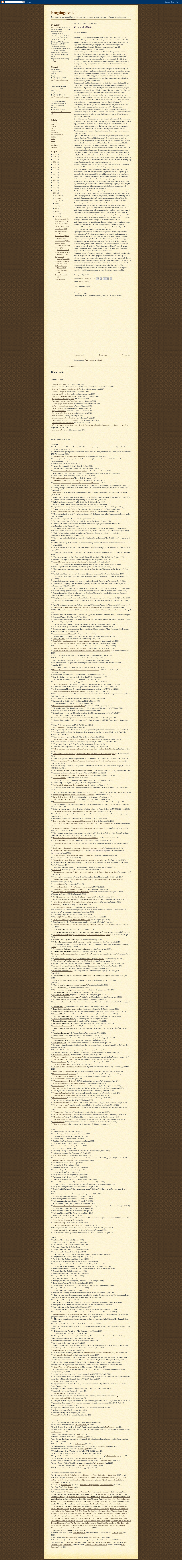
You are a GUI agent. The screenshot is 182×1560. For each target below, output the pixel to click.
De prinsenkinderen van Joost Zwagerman (68, 480)
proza (52, 143)
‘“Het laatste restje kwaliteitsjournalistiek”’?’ (68, 705)
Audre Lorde (59, 1511)
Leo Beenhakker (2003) (62, 241)
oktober (57, 198)
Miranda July (85, 1523)
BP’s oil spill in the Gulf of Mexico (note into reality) (72, 1205)
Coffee (55, 715)
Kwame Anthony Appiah (60, 1508)
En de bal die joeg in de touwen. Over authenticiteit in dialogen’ (76, 641)
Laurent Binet (105, 1516)
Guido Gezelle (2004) (61, 224)
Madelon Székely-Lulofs (95, 1501)
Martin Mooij (61, 1480)
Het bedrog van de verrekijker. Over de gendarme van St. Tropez (76, 483)
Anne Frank (77, 1506)
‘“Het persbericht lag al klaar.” (63, 1059)
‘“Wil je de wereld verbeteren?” (63, 1119)
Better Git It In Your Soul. (62, 797)
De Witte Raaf (83, 1465)
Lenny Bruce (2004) (61, 229)
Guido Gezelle (101, 1544)
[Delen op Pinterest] (111, 278)
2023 (55, 159)
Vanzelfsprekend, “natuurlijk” (63, 1160)
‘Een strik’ (56, 1415)
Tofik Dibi (78, 1511)
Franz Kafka (70, 1516)
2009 (55, 193)
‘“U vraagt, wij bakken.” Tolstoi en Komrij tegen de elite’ (72, 775)
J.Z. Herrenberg (63, 1518)
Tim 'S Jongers (60, 1516)
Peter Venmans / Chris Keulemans (88, 1516)
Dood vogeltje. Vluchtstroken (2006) (62, 249)
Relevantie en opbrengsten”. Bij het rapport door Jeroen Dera (85, 872)
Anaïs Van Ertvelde (73, 1523)
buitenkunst (92, 1477)
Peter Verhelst (103, 1525)
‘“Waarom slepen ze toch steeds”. (64, 1081)
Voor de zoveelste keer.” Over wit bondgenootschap (76, 902)
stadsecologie (113, 1477)
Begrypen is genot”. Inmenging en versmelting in (72, 739)
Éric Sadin (79, 1520)
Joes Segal (65, 1475)
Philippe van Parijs (90, 1475)
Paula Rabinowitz (76, 1475)
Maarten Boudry (57, 1513)
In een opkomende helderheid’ (64, 634)
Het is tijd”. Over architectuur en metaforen (69, 917)
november (58, 196)
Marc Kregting (55, 27)
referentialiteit (118, 1480)
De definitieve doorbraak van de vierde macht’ (70, 691)
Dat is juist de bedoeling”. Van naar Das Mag (75, 811)
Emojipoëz (69, 1220)
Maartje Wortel (96, 1523)
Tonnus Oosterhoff (68, 1520)
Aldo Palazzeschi (91, 1525)
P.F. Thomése (68, 1492)
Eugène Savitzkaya (63, 1525)
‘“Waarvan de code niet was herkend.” (66, 1102)
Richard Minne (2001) (62, 219)
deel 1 (94, 963)
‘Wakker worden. (58, 1121)
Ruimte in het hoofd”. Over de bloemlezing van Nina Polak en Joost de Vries (88, 879)
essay (52, 128)
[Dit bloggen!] (101, 278)
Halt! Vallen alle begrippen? (63, 907)
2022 (55, 162)
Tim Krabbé (115, 1516)
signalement (54, 145)
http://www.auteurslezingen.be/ (60, 97)
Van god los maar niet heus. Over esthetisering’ (70, 562)
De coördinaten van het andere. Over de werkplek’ (71, 643)
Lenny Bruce (67, 1544)
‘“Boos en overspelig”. (60, 1124)
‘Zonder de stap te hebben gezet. (64, 1095)
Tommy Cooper (90, 1544)
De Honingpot (56, 1432)
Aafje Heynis (117, 1532)
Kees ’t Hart (112, 1499)
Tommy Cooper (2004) (62, 226)
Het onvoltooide (58, 727)
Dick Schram (102, 1475)
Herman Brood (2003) (62, 236)
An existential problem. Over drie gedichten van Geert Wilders (75, 837)
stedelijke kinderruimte (86, 1480)
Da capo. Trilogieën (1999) (61, 271)
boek (52, 124)
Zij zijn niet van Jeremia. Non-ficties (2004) (62, 253)
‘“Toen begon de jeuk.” (60, 1105)
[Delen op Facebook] (107, 278)
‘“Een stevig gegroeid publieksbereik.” (66, 1107)
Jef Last (108, 1501)
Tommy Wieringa (112, 1520)
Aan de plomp (58, 492)
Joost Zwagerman (79, 1532)
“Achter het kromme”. (60, 684)
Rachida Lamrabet (123, 1499)
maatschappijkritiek (57, 134)
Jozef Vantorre (112, 1511)
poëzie (53, 141)
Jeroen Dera (122, 1511)
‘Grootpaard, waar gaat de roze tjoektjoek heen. (69, 1066)
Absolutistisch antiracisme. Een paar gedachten (70, 785)
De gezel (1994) (60, 279)
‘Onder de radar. (58, 1085)
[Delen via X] (104, 278)
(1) (73, 782)
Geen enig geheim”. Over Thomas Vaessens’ (89, 761)
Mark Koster (100, 1520)
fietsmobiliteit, (66, 1484)
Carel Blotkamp (69, 1487)
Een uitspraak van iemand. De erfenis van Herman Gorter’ (73, 511)
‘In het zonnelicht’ (59, 1078)
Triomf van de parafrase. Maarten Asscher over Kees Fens (73, 794)
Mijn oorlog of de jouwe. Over (64, 887)
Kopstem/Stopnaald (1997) (61, 276)
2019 (55, 170)
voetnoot (70, 1489)
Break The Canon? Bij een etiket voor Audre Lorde (71, 919)
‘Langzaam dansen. (59, 1062)
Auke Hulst (92, 1504)
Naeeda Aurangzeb (70, 1513)
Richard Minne (71, 1537)
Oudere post (126, 355)
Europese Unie (102, 1477)
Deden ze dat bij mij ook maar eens (66, 843)
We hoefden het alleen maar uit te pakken (68, 850)
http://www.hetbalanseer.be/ (59, 80)
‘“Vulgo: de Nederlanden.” (62, 1093)
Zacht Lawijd (104, 1508)
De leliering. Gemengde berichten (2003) (62, 262)
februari (57, 216)
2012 (55, 185)
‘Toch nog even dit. (59, 1088)
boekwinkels (56, 1482)
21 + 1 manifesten (59, 1155)
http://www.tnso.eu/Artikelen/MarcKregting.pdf (101, 1352)
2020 (55, 167)
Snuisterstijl (57, 904)
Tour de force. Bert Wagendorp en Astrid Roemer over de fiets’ (75, 821)
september (58, 201)
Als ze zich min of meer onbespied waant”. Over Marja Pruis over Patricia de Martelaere (85, 749)
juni (56, 206)
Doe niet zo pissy (59, 1222)
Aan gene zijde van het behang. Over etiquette (69, 648)
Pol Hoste (73, 1508)
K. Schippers (121, 1504)
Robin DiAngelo (100, 1511)
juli (56, 203)
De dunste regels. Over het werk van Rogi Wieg (70, 471)
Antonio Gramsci (92, 1508)
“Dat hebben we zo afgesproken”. (64, 1073)
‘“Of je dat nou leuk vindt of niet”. (64, 1076)
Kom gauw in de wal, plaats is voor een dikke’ (71, 1314)
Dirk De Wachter (103, 1494)
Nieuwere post (79, 355)
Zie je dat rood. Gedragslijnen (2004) (62, 258)
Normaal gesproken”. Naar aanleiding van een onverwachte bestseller (79, 860)
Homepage (103, 355)
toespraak (54, 147)
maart (57, 214)
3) (78, 782)
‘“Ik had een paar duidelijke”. (63, 1114)
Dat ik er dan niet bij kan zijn (64, 840)
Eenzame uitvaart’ (59, 1393)
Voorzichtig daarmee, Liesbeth (64, 802)
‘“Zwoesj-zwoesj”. (59, 1117)
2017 (55, 175)
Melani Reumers (90, 1520)
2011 (55, 188)
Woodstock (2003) (60, 238)
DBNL (120, 792)
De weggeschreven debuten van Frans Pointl (69, 456)
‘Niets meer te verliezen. (61, 1054)
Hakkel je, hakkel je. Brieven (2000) (61, 267)
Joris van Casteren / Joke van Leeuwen (78, 1528)
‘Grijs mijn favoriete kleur (61, 1064)
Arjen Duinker (97, 1513)
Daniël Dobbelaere (76, 1518)
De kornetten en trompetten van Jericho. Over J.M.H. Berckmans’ (76, 607)
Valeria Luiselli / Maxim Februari (63, 1501)
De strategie (106, 650)
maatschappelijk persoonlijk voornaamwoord (96, 1484)
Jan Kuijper (104, 1518)
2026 (55, 154)
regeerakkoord (72, 1480)
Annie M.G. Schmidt (91, 1518)
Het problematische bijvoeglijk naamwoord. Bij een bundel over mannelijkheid (81, 934)
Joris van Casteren (80, 1492)
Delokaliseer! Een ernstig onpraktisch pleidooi (69, 889)
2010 (55, 190)
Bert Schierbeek (95, 1537)
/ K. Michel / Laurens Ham (104, 1506)
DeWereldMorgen (112, 1456)
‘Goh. (54, 1090)
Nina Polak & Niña (76, 1496)
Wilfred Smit (69, 1511)
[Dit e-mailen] (97, 278)
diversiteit (69, 1477)
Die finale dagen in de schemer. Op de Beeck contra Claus (73, 855)
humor (53, 130)
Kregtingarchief (63, 12)
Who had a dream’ (59, 777)
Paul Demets (106, 1523)
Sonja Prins (81, 1508)
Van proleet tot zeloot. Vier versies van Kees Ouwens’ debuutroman (77, 650)
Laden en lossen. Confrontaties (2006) (62, 244)
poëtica (53, 139)
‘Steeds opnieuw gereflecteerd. (63, 1071)
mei (56, 209)
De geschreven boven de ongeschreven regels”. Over (71, 954)
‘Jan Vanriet (56, 869)
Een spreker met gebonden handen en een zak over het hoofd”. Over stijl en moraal (83, 823)
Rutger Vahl (112, 1475)
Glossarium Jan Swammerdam (63, 478)
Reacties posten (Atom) (93, 360)
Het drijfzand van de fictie (63, 799)
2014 (55, 180)
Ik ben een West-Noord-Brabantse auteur (67, 1225)
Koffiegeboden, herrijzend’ (63, 1355)
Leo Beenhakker (71, 1542)
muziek (53, 137)
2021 (55, 164)
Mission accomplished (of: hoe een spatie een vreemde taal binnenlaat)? (79, 828)
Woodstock (91, 1542)
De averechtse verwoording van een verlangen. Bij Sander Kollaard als (84, 924)
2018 (55, 172)
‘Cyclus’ (55, 1381)
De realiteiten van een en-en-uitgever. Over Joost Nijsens (84, 753)
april (56, 211)
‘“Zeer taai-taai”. (58, 1112)
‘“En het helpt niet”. (59, 1097)
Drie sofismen (57, 1220)
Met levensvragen (59, 1350)
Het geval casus (58, 884)
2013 (55, 183)
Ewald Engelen (88, 1511)
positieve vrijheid (80, 1477)
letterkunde (54, 132)
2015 (55, 177)
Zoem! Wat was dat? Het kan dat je (66, 1367)
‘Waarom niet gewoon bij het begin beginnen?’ (69, 1083)
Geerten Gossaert (103, 1492)
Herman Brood (106, 1542)
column (53, 126)
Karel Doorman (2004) (62, 221)
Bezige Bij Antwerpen (104, 1480)
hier (55, 61)
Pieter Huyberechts (85, 1513)
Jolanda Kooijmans (77, 1525)
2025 (55, 157)
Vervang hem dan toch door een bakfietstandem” (71, 891)
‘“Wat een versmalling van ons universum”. (68, 1057)
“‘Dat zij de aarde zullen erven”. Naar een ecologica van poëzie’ (75, 670)
